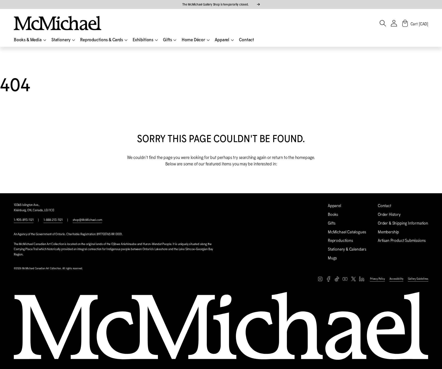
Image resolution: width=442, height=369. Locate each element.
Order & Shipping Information (403, 223)
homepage (304, 157)
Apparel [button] (222, 39)
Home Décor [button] (194, 39)
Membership (388, 231)
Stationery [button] (61, 39)
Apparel (334, 205)
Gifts (331, 223)
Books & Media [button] (28, 39)
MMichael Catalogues (347, 231)
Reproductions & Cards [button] (102, 39)
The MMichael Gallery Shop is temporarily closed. (216, 4)
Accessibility (397, 278)
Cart (419, 23)
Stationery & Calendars (347, 249)
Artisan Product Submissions (402, 240)
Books (333, 214)
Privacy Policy (377, 278)
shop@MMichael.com (87, 220)
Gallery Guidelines (418, 278)
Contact (246, 39)
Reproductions (340, 240)
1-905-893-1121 (23, 220)
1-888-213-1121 (53, 220)
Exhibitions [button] (143, 39)
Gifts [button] (168, 39)
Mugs (332, 258)
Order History (389, 214)
